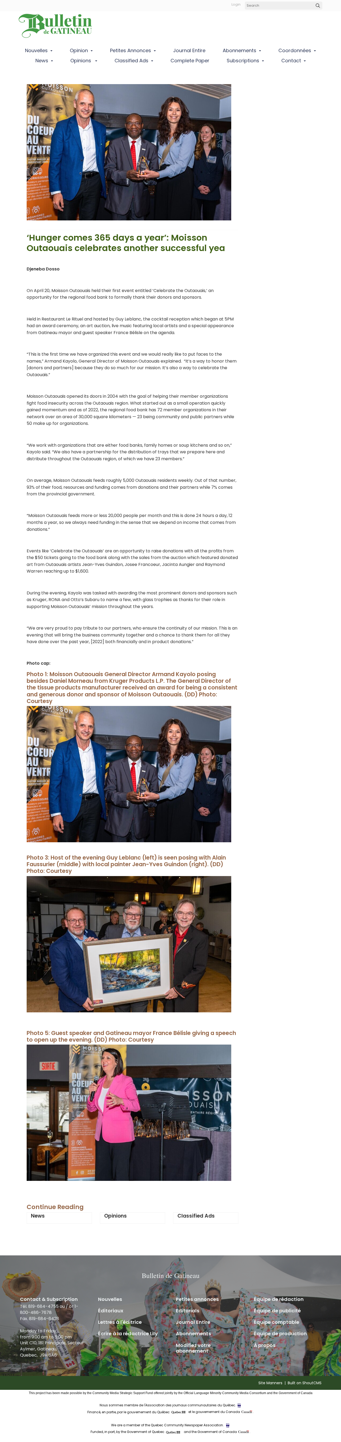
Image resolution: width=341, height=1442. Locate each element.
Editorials (187, 1310)
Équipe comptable (276, 1322)
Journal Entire (189, 50)
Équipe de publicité (277, 1310)
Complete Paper (189, 60)
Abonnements (239, 50)
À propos (264, 1345)
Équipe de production (280, 1333)
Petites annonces (130, 50)
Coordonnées (294, 50)
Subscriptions (243, 60)
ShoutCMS (312, 1383)
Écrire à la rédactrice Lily (128, 1333)
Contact (291, 60)
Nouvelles (36, 50)
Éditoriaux (110, 1310)
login (236, 4)
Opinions (81, 60)
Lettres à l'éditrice (120, 1322)
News (41, 60)
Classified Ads (131, 60)
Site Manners (270, 1383)
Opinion (79, 50)
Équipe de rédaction (279, 1299)
